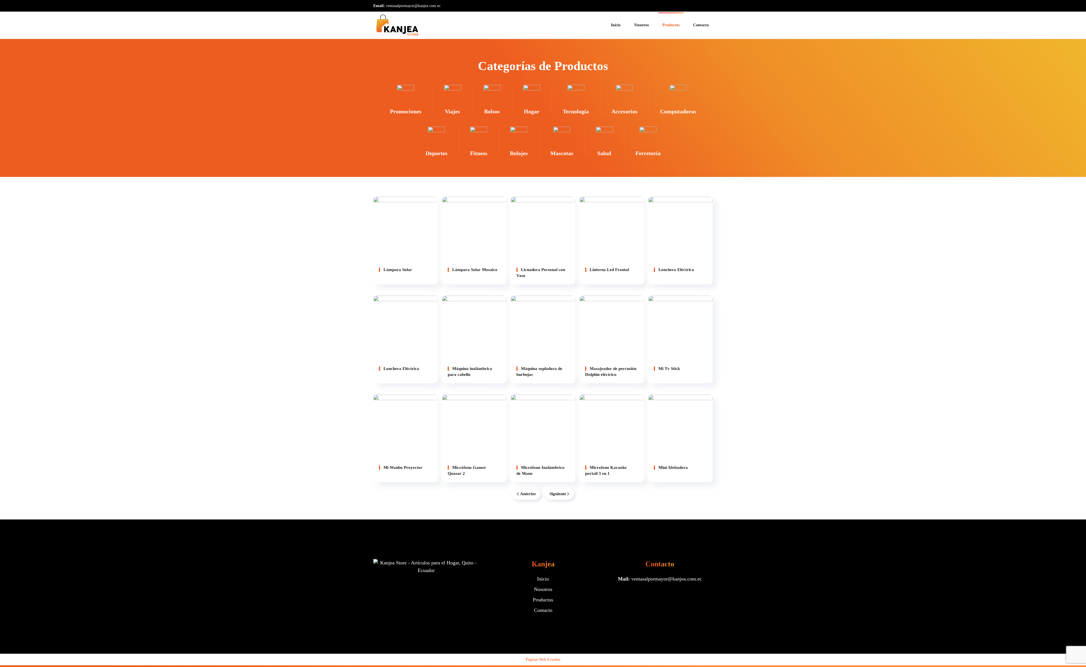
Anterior (528, 493)
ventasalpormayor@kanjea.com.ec (413, 6)
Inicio (615, 25)
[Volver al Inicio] (397, 25)
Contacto (701, 25)
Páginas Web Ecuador (543, 659)
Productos (671, 25)
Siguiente (558, 493)
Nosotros (641, 25)
